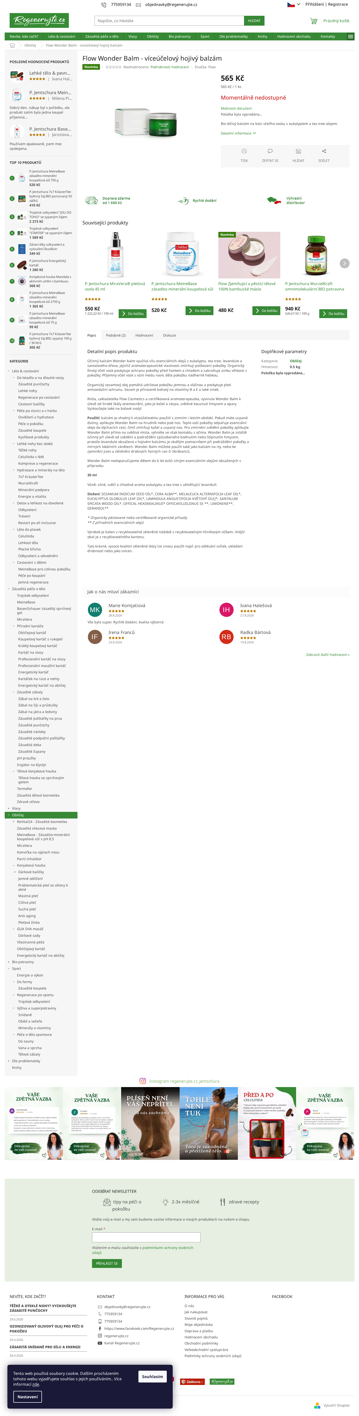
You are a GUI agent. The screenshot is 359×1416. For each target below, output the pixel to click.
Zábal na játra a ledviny (37, 711)
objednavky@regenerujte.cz (127, 1306)
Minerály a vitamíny (34, 1027)
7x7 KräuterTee (30, 476)
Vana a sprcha (30, 1047)
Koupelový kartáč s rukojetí (40, 639)
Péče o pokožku (30, 423)
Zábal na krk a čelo (33, 698)
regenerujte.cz (116, 1335)
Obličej (18, 815)
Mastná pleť (28, 895)
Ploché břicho (29, 549)
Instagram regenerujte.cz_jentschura (184, 1081)
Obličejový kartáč (32, 632)
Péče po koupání (31, 575)
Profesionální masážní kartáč (42, 665)
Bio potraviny (23, 961)
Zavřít (247, 147)
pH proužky (26, 758)
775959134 (113, 1314)
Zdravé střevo (28, 801)
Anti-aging (27, 915)
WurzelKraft (28, 483)
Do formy (24, 981)
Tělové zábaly (29, 1054)
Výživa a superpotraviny (36, 1008)
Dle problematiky (26, 1060)
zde (35, 1384)
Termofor (24, 788)
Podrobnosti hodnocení (170, 67)
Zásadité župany (31, 751)
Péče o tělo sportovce (34, 1034)
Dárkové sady (29, 935)
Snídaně (25, 1014)
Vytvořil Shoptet (337, 1405)
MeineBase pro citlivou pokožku (44, 569)
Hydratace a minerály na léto (41, 470)
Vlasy (16, 808)
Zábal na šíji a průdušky (38, 705)
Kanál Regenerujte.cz (122, 1343)
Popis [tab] (91, 335)
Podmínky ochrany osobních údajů (213, 1355)
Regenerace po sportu (35, 994)
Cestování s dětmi (31, 562)
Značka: (205, 67)
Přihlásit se (107, 1263)
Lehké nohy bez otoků (35, 443)
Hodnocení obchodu (201, 1337)
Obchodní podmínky (201, 1343)
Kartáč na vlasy (30, 652)
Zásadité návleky (32, 731)
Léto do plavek (29, 529)
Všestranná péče (30, 942)
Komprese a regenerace (38, 463)
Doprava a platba (199, 1331)
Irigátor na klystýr (31, 764)
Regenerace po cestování (39, 397)
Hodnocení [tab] (144, 335)
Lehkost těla (28, 542)
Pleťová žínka (29, 922)
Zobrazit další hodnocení (326, 654)
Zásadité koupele (32, 430)
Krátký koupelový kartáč (37, 645)
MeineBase (26, 602)
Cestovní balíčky (31, 404)
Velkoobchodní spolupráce (206, 1349)
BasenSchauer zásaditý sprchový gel (44, 610)
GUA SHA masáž (30, 928)
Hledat (254, 20)
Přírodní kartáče (30, 626)
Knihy (16, 1067)
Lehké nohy (27, 390)
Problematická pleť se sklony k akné (43, 887)
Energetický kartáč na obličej (42, 685)
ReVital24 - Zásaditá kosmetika (42, 821)
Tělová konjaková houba (36, 771)
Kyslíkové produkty (33, 437)
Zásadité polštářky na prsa (40, 718)
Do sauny (26, 1041)
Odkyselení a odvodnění (38, 555)
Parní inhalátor (29, 858)
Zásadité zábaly (30, 692)
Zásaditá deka (29, 744)
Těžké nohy (27, 450)
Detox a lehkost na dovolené (40, 503)
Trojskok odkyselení (33, 595)
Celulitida (26, 536)
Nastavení (28, 1396)
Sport (16, 968)
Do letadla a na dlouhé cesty (40, 377)
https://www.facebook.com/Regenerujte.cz (139, 1328)
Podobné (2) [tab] (116, 335)
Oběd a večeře (30, 1021)
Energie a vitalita (32, 496)
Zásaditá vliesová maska (37, 828)
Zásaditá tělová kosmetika (38, 795)
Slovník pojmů (196, 1318)
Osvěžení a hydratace (36, 417)
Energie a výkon (30, 975)
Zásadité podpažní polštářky (41, 738)
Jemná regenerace (33, 582)
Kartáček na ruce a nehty (38, 678)
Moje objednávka (199, 1324)
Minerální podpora (33, 489)
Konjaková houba (31, 865)
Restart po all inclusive (37, 522)
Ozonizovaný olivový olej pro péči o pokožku (46, 1328)
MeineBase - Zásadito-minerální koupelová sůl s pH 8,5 (43, 836)
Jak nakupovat (196, 1312)
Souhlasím (152, 1376)
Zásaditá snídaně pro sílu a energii (45, 1347)
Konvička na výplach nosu (38, 852)
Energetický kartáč (33, 672)
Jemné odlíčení (30, 878)
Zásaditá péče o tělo (28, 588)
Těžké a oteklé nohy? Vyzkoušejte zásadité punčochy (43, 1308)
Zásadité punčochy (33, 384)
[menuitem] (24, 36)
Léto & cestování (25, 371)
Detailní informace (236, 133)
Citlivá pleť (27, 902)
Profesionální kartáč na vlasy (41, 659)
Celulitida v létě (31, 456)
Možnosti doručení (236, 108)
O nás (189, 1305)
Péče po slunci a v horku (37, 410)
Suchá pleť (27, 909)
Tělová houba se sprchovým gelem (41, 779)
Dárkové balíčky (31, 872)
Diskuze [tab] (169, 335)
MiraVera (24, 619)
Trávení (24, 516)
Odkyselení (27, 509)
